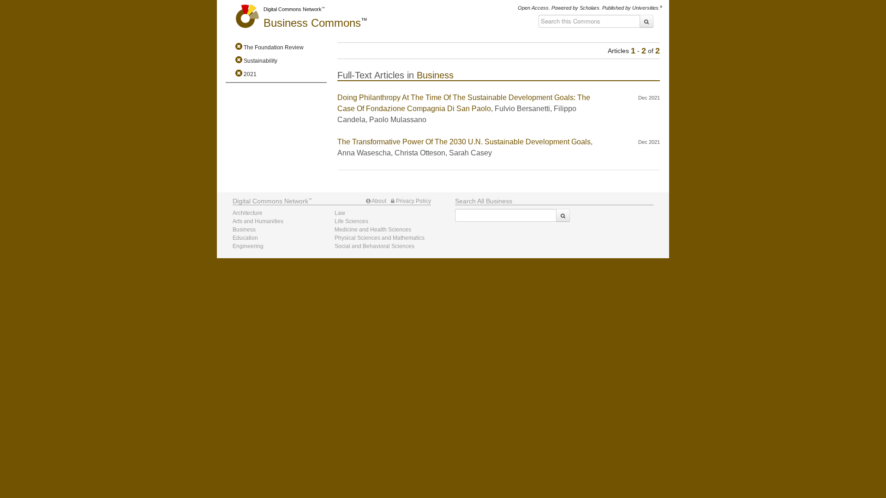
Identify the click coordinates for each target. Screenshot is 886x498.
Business (312, 23)
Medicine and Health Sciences (373, 229)
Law (340, 213)
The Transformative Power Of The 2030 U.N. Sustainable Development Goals (464, 142)
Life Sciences (351, 221)
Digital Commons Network (292, 9)
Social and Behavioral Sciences (374, 246)
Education (245, 238)
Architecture (248, 213)
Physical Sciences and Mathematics (380, 238)
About (378, 201)
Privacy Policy (413, 201)
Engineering (248, 246)
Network (270, 201)
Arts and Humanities (258, 221)
